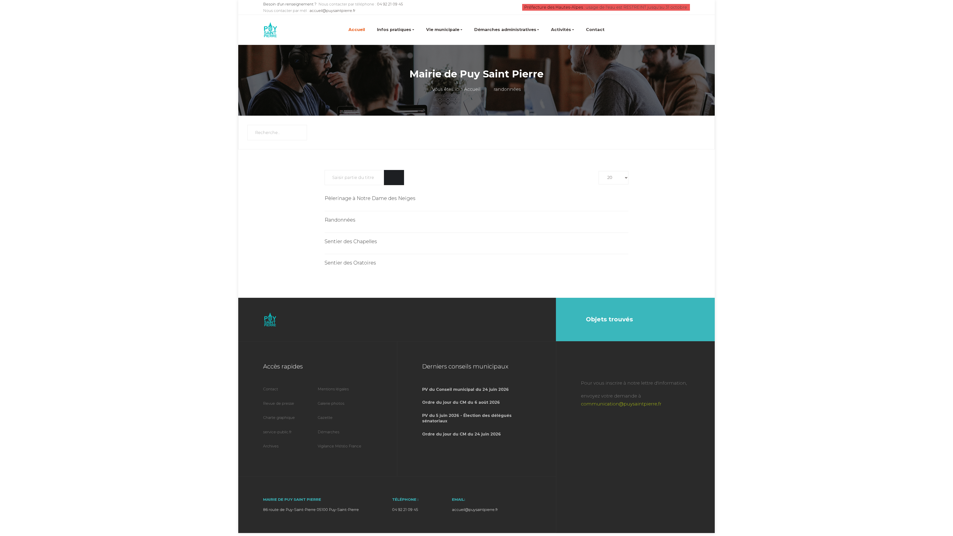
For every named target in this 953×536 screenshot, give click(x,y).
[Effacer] (399, 177)
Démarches (328, 432)
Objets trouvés (609, 319)
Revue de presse (278, 403)
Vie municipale (442, 29)
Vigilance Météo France (339, 446)
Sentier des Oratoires (350, 263)
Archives (270, 446)
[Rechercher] (389, 177)
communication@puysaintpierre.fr (621, 404)
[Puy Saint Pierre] (270, 29)
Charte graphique (279, 417)
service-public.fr (277, 432)
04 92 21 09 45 (390, 4)
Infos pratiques (394, 29)
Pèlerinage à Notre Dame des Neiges (370, 198)
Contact (595, 29)
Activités (561, 29)
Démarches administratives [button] (505, 29)
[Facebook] (536, 319)
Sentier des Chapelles (351, 241)
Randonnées (340, 220)
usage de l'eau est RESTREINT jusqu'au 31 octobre (636, 7)
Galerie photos (331, 403)
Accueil (356, 29)
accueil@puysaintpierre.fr (332, 10)
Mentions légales (333, 389)
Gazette (325, 417)
